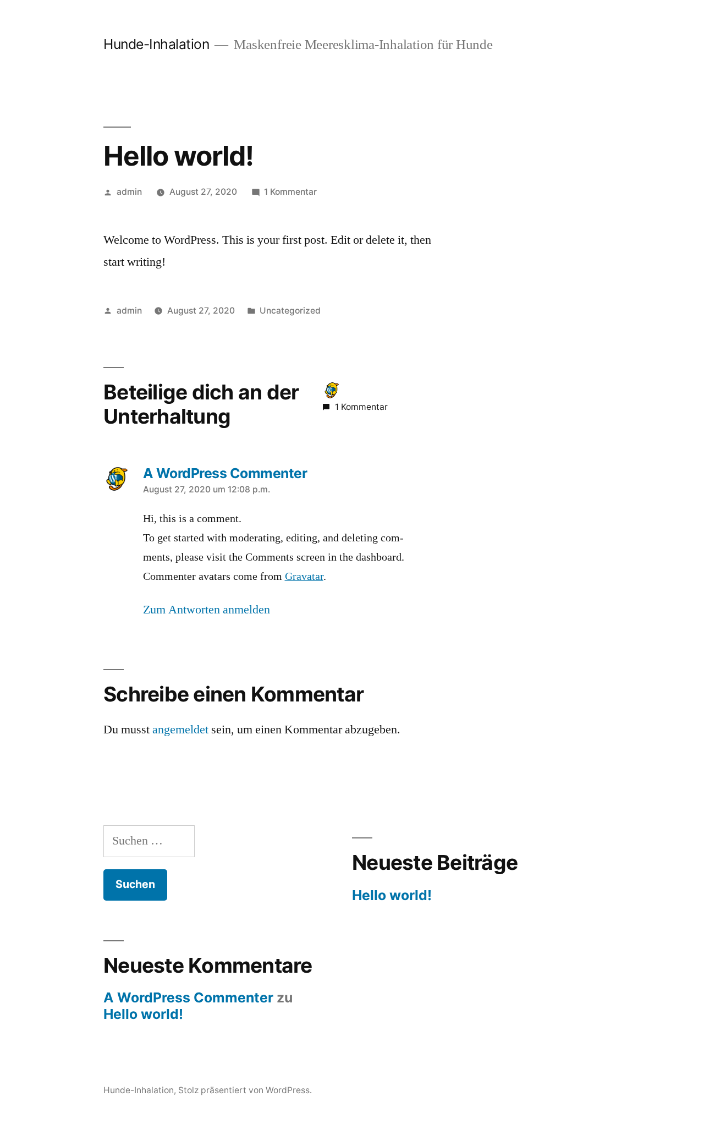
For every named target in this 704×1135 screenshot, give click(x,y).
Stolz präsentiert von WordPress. (245, 1090)
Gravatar (304, 576)
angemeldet (180, 729)
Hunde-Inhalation (156, 44)
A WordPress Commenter (188, 997)
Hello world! (392, 895)
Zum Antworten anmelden (206, 609)
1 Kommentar (290, 192)
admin (129, 192)
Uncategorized (290, 310)
